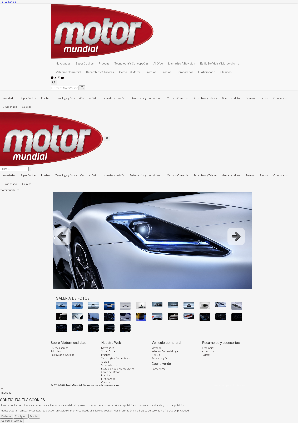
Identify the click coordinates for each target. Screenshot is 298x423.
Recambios (208, 348)
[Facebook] (52, 78)
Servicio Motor (109, 365)
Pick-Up (156, 354)
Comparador (185, 72)
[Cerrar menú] (107, 138)
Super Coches (85, 63)
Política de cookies (149, 410)
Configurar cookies (11, 420)
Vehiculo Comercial (68, 72)
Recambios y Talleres (100, 72)
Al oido (105, 361)
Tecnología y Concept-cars (116, 358)
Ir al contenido (8, 1)
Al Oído (158, 63)
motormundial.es (9, 190)
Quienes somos (59, 348)
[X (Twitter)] (55, 78)
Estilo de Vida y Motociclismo (117, 368)
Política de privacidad (62, 354)
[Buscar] (54, 82)
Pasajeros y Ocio (161, 358)
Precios (166, 72)
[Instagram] (59, 78)
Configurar (20, 416)
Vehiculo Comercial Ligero (166, 351)
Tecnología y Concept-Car (131, 63)
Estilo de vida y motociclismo (219, 63)
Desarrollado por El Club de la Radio (230, 385)
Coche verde (159, 369)
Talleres (206, 354)
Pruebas (104, 63)
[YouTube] (62, 78)
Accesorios (208, 351)
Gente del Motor (129, 72)
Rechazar (6, 416)
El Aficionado (206, 72)
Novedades (63, 63)
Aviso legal (56, 351)
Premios (151, 72)
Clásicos (226, 72)
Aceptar (34, 416)
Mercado (157, 348)
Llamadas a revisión (181, 63)
